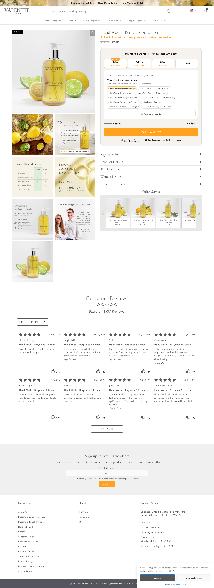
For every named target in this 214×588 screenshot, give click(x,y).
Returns (22, 546)
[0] (205, 10)
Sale (47, 20)
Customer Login (26, 536)
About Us (156, 20)
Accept (157, 577)
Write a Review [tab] (111, 176)
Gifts (70, 20)
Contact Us (146, 522)
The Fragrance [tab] (110, 169)
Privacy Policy (181, 584)
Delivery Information (29, 541)
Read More (70, 359)
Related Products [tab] (112, 184)
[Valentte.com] (16, 11)
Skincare (113, 20)
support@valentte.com (152, 532)
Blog (81, 521)
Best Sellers (58, 20)
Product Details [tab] (111, 162)
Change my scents (152, 113)
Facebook (84, 511)
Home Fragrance (91, 20)
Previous (104, 212)
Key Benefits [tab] (109, 154)
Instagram (84, 516)
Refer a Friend (25, 526)
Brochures (23, 531)
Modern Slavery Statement (32, 566)
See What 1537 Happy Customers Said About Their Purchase (142, 37)
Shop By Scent (134, 20)
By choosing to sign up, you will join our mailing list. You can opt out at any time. (108, 478)
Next (197, 212)
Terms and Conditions (29, 556)
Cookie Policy (170, 584)
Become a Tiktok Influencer (32, 521)
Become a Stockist (27, 551)
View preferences (194, 577)
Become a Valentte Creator (32, 516)
